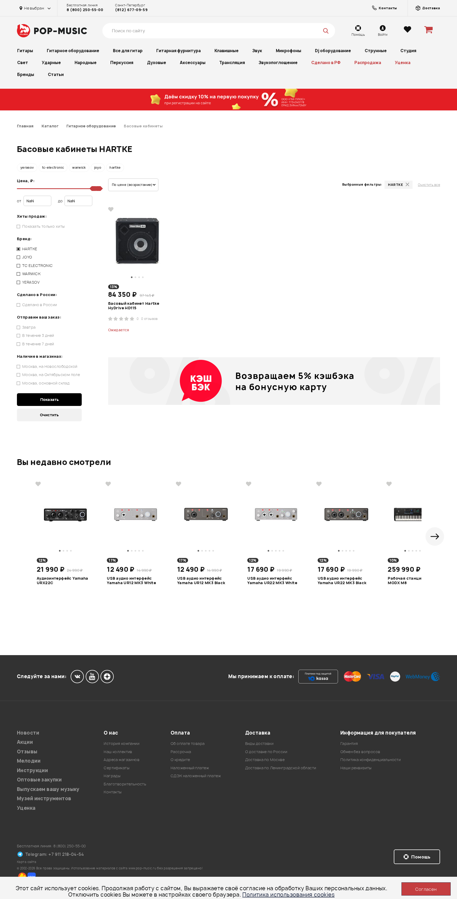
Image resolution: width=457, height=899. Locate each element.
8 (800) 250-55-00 (85, 9)
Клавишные (226, 50)
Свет (22, 62)
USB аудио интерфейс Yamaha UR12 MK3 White (131, 580)
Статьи (56, 74)
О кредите (180, 759)
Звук (257, 50)
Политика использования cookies (288, 894)
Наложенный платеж (190, 767)
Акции (25, 742)
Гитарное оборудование (73, 50)
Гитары (25, 50)
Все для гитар (128, 50)
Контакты (112, 791)
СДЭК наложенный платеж (196, 775)
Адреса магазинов (121, 759)
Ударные (51, 62)
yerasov (27, 167)
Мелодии (28, 761)
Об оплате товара (188, 743)
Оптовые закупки (39, 779)
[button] (435, 536)
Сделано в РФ (326, 62)
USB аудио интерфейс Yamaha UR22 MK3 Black (342, 580)
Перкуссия (121, 62)
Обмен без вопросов (360, 751)
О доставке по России (266, 751)
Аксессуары (192, 62)
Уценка (402, 62)
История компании (121, 743)
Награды (112, 775)
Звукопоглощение (278, 62)
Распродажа (367, 62)
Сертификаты (116, 767)
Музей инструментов (44, 798)
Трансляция (232, 62)
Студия (408, 50)
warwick (79, 167)
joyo (97, 167)
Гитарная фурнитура (178, 50)
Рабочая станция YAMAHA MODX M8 (415, 580)
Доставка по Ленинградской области (280, 767)
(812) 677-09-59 (131, 9)
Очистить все (429, 184)
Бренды (25, 74)
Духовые (156, 62)
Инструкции (32, 770)
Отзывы (27, 751)
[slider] (98, 188)
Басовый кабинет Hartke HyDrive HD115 (133, 306)
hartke (115, 167)
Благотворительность (125, 783)
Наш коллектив (118, 751)
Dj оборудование (333, 50)
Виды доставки (259, 743)
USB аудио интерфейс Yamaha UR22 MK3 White (272, 580)
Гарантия (349, 743)
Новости (28, 733)
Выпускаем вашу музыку (48, 789)
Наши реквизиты (356, 767)
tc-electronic (53, 167)
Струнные (376, 50)
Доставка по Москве (265, 759)
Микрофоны (288, 50)
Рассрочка (181, 751)
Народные (86, 62)
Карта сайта (26, 862)
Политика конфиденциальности (370, 759)
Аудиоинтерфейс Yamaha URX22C (62, 580)
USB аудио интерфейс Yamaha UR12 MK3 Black (201, 580)
